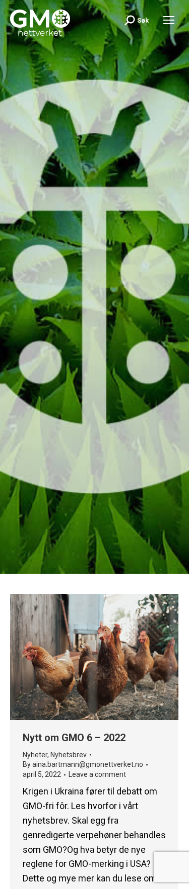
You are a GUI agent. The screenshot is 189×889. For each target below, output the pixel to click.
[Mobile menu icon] (169, 20)
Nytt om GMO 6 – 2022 (74, 738)
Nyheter (35, 755)
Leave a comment (97, 774)
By (83, 764)
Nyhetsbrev (68, 755)
